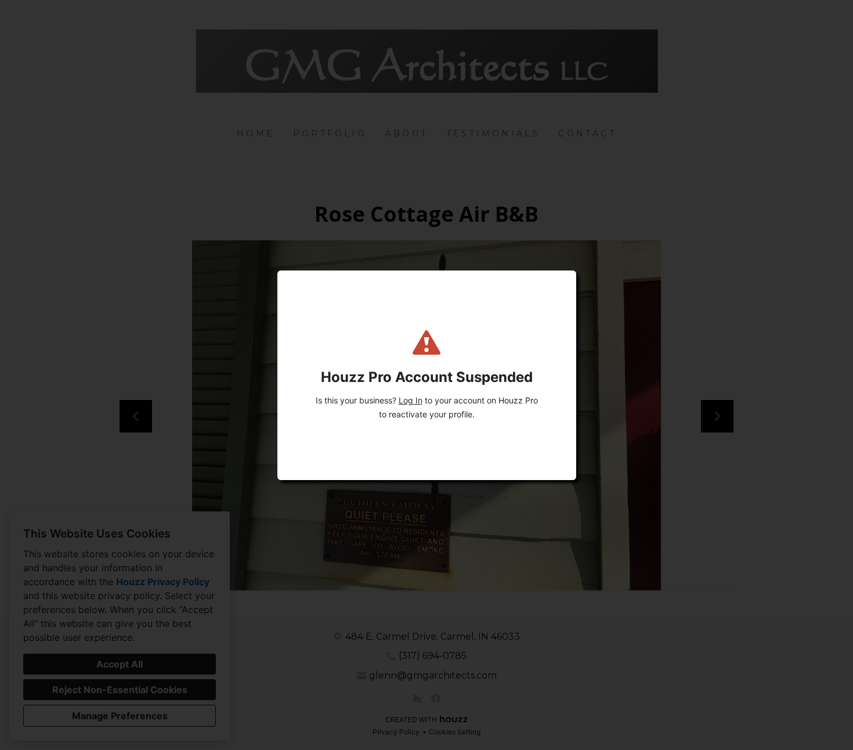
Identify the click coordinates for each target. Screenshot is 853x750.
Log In (410, 400)
